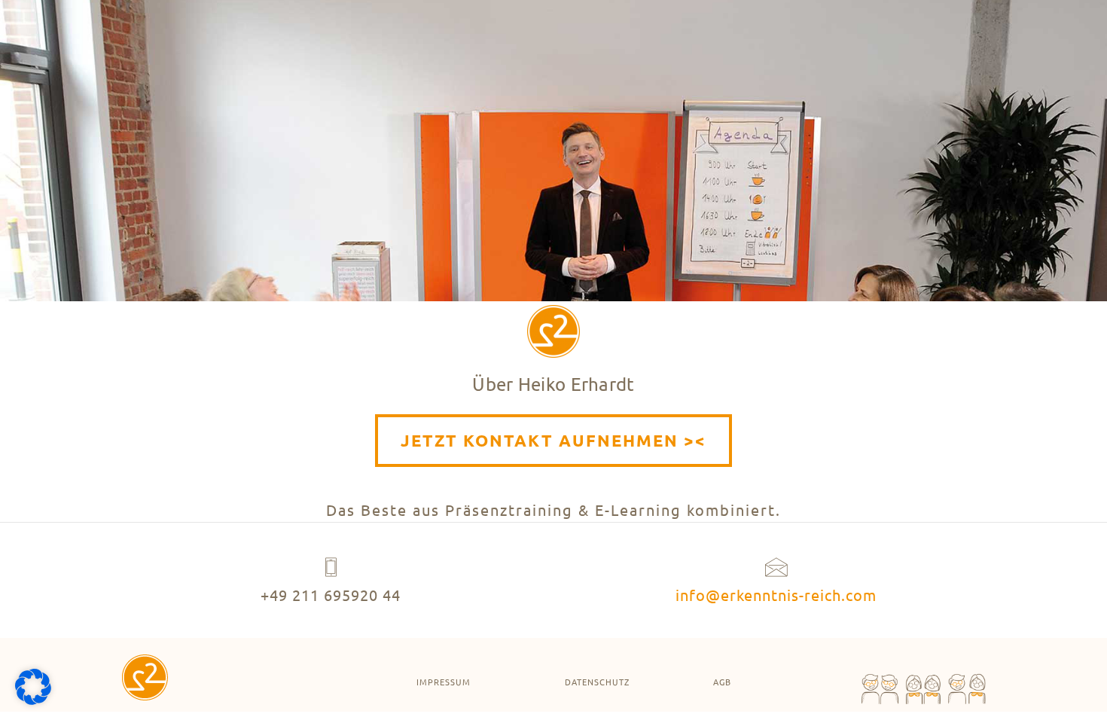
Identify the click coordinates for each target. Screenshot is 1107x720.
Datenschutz (597, 682)
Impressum (443, 682)
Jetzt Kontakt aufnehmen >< (553, 440)
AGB (722, 682)
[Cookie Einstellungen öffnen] (33, 700)
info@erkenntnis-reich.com (776, 594)
